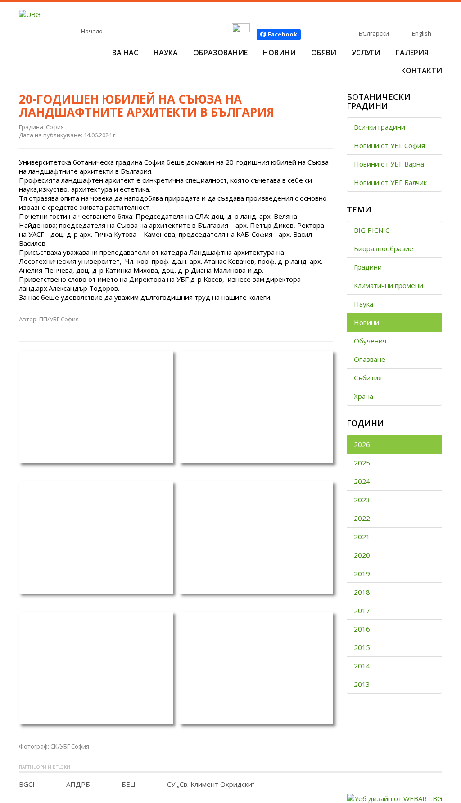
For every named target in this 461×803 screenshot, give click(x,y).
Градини (368, 266)
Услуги (366, 53)
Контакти (421, 71)
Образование (220, 53)
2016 (362, 628)
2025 (362, 462)
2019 (362, 573)
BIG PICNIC (371, 230)
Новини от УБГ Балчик (390, 182)
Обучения (370, 340)
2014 (362, 665)
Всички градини (379, 126)
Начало (92, 31)
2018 (362, 591)
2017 (362, 610)
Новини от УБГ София (389, 145)
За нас (125, 53)
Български (374, 33)
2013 (362, 684)
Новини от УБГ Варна (389, 163)
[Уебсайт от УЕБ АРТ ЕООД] (394, 797)
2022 (362, 518)
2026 (362, 444)
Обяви (323, 53)
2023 (362, 499)
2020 (362, 554)
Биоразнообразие (383, 248)
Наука (166, 53)
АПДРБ (78, 784)
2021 (362, 536)
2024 (362, 481)
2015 (362, 647)
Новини (279, 53)
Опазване (369, 359)
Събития (368, 377)
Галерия (412, 53)
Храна (363, 396)
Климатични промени (388, 285)
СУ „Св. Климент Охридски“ (210, 784)
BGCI (27, 784)
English (421, 33)
